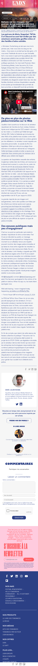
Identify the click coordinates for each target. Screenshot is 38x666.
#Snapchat (23, 18)
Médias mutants (7, 12)
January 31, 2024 (30, 294)
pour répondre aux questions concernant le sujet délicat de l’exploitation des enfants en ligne (18, 72)
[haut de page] (35, 664)
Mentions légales (9, 662)
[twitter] (16, 665)
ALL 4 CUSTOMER (23, 594)
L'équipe (6, 659)
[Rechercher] (35, 3)
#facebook (14, 18)
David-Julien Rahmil (8, 27)
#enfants (6, 18)
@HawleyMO (8, 277)
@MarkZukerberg (26, 277)
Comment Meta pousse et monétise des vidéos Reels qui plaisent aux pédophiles (19, 440)
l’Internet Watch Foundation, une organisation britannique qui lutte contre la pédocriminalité (18, 176)
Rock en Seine (10, 603)
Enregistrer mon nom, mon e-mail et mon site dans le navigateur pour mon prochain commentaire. (19, 503)
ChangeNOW (10, 594)
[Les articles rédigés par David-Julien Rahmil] (19, 387)
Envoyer (19, 518)
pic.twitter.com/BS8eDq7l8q (19, 291)
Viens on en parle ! (19, 420)
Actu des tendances (10, 629)
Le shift (5, 645)
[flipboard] (24, 665)
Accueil (3, 30)
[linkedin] (20, 665)
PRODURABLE (10, 596)
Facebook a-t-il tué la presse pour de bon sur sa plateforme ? (19, 455)
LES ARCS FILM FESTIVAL (13, 598)
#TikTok (32, 18)
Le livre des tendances (12, 618)
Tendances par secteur (12, 632)
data (4, 643)
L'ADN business (8, 635)
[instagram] (21, 577)
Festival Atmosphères (13, 589)
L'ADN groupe (8, 653)
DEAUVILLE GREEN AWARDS (14, 601)
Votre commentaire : (9, 480)
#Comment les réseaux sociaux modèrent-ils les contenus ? (18, 15)
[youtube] (26, 577)
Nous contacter (9, 656)
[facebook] (13, 665)
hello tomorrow (12, 591)
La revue (6, 621)
